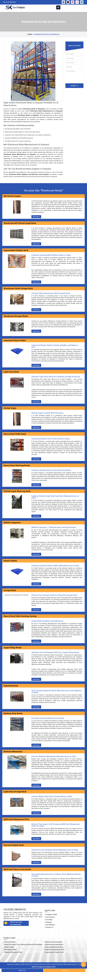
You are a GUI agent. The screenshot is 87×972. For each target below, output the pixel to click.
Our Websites (50, 925)
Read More (36, 217)
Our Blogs (49, 919)
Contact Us (49, 927)
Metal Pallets (9, 947)
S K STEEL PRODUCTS (15, 909)
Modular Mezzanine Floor (13, 952)
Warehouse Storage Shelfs (54, 944)
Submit (73, 86)
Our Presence (50, 917)
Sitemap (49, 922)
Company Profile (51, 914)
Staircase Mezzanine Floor (54, 947)
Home (29, 34)
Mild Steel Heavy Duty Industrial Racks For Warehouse (23, 944)
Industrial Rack (9, 942)
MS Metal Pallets (10, 949)
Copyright (10, 964)
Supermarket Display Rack (54, 952)
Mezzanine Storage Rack (53, 942)
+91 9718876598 (15, 924)
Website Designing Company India (43, 967)
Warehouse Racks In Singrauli (47, 34)
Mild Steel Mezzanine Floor (54, 949)
